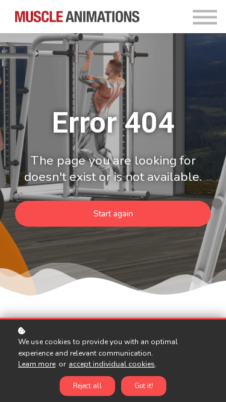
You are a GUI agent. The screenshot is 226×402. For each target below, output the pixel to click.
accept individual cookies (112, 364)
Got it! (143, 386)
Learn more (36, 364)
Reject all (87, 386)
